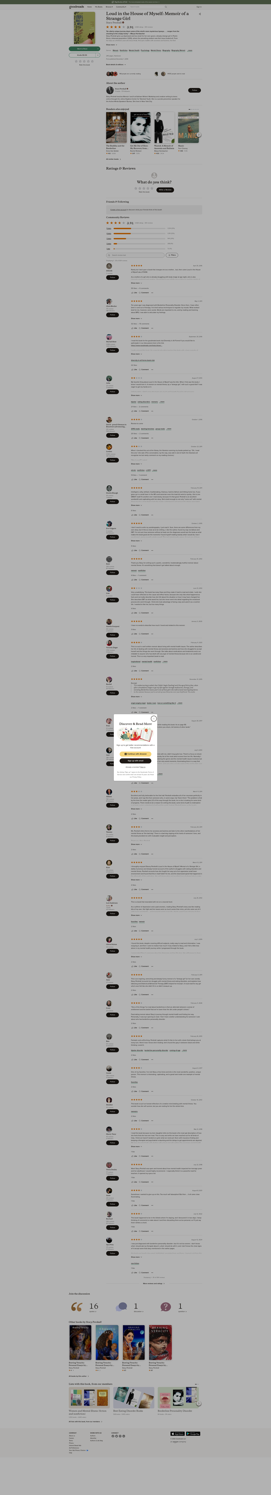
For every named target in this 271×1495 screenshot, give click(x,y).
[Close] (153, 718)
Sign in (142, 767)
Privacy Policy (136, 777)
